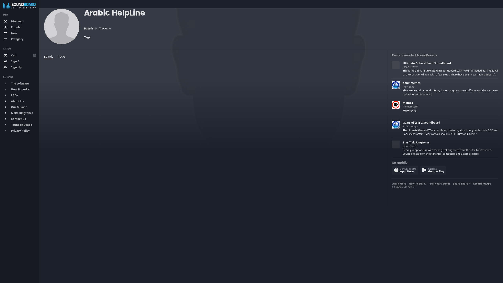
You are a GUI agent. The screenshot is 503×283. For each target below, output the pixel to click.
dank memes (411, 83)
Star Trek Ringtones (416, 142)
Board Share (461, 183)
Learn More (400, 183)
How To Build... (419, 183)
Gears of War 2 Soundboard (421, 122)
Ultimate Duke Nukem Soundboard (427, 63)
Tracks (61, 56)
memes (408, 103)
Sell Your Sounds (440, 183)
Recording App (482, 183)
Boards (48, 56)
